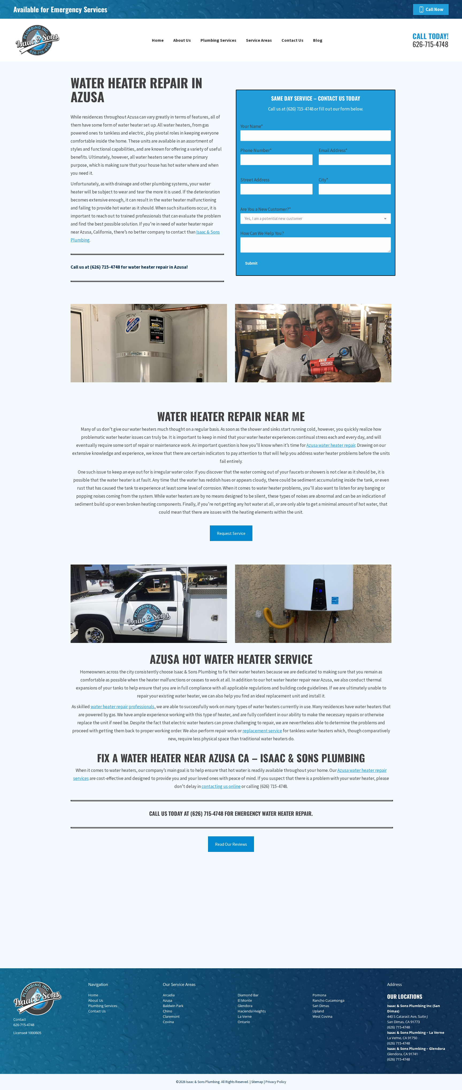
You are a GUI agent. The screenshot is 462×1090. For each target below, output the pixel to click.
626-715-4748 (23, 1024)
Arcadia (169, 995)
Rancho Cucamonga (328, 1000)
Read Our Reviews (231, 844)
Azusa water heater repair (330, 445)
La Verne (245, 1016)
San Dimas (321, 1005)
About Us (95, 1000)
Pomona (319, 995)
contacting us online (221, 786)
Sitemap (257, 1082)
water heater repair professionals (122, 707)
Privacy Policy (275, 1082)
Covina (168, 1021)
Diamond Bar (248, 995)
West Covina (322, 1016)
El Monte (245, 1000)
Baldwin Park (173, 1005)
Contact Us (97, 1011)
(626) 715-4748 (105, 267)
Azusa (167, 1000)
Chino (167, 1011)
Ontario (244, 1021)
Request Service (231, 533)
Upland (318, 1011)
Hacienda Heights (252, 1011)
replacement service (262, 731)
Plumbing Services (102, 1005)
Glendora (245, 1005)
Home (93, 995)
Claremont (171, 1016)
